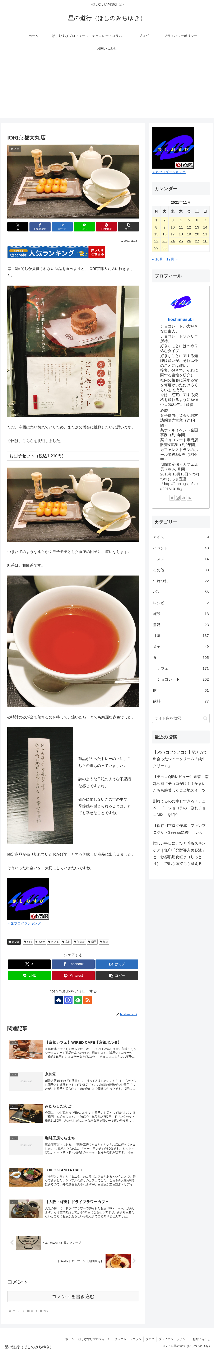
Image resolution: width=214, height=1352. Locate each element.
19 (189, 234)
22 (156, 241)
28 (205, 241)
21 (205, 234)
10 (173, 227)
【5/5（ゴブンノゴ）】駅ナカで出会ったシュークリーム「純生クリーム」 (180, 759)
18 (181, 234)
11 (181, 227)
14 (205, 227)
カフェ (15, 941)
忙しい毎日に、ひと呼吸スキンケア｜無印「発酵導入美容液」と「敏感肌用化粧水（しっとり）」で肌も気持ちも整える (179, 853)
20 (197, 234)
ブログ (150, 1339)
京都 (67, 941)
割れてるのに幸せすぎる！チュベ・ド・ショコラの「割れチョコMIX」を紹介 (179, 808)
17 (173, 234)
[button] (128, 226)
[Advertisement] (107, 89)
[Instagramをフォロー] (68, 1000)
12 (189, 227)
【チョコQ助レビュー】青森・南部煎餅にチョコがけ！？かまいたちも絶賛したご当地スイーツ (181, 783)
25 (181, 241)
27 (197, 241)
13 (197, 227)
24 (173, 241)
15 (156, 234)
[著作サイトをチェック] (59, 1000)
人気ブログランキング (24, 923)
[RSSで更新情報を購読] (87, 1000)
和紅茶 (81, 941)
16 (164, 234)
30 (164, 248)
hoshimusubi (181, 319)
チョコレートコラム (128, 1339)
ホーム (69, 1339)
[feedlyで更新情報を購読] (78, 1000)
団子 (93, 941)
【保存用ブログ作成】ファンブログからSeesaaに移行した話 (179, 828)
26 (189, 241)
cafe (29, 941)
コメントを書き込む (73, 1296)
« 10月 (157, 259)
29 (156, 248)
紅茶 (105, 941)
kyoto (42, 941)
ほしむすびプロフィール (94, 1339)
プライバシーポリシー (173, 1339)
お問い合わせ (201, 1339)
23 (164, 241)
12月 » (171, 259)
